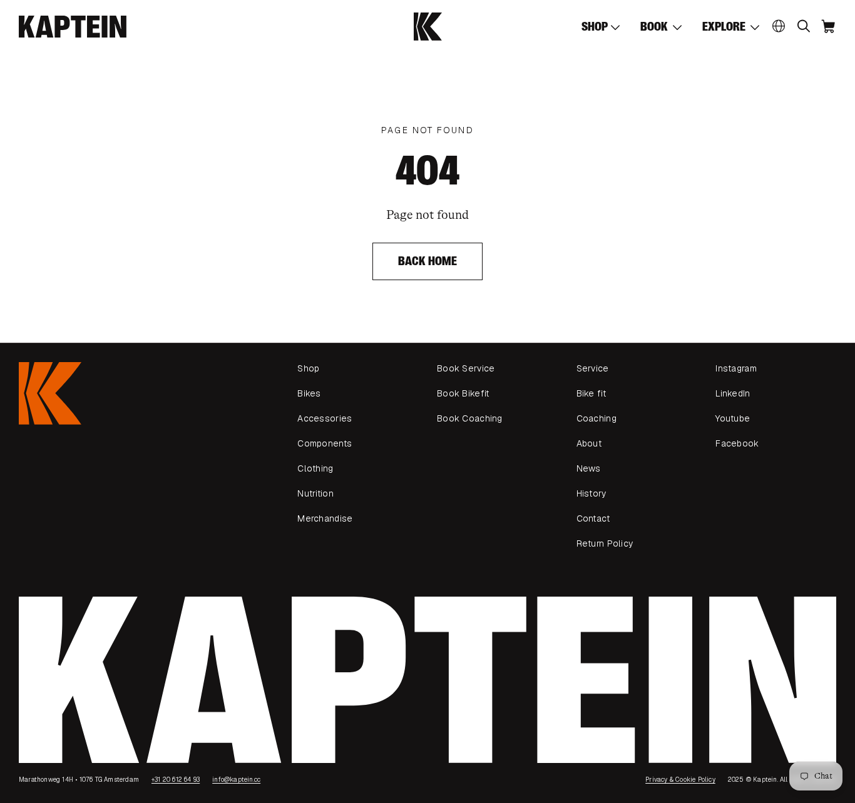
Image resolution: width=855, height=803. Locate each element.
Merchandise (324, 518)
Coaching (596, 418)
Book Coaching (470, 418)
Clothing (315, 468)
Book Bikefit (463, 393)
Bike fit (591, 393)
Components (324, 443)
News (588, 468)
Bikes (308, 393)
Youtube (732, 418)
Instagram (736, 368)
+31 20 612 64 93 (175, 779)
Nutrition (315, 493)
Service (592, 368)
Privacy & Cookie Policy (680, 779)
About (589, 443)
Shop (308, 368)
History (591, 493)
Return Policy (604, 543)
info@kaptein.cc (236, 779)
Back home (428, 261)
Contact (593, 518)
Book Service (465, 368)
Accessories (324, 418)
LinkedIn (732, 393)
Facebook (737, 443)
